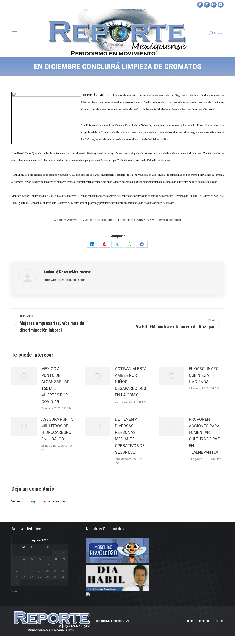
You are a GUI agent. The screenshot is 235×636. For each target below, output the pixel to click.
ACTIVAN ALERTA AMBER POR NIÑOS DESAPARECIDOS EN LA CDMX (131, 381)
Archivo (72, 219)
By (97, 219)
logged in (35, 501)
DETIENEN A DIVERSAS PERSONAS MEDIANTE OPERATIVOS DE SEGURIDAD (130, 436)
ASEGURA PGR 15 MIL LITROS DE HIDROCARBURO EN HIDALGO (57, 429)
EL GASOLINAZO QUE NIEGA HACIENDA (204, 375)
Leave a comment (169, 219)
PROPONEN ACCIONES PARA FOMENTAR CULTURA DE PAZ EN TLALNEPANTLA (204, 436)
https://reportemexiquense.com (65, 279)
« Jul (14, 591)
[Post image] (24, 376)
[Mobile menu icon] (14, 33)
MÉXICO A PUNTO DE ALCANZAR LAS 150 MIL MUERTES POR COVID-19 (55, 385)
